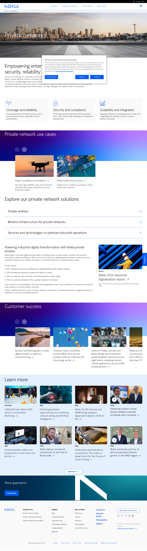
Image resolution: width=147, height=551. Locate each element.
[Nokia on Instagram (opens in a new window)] (118, 516)
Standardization (57, 528)
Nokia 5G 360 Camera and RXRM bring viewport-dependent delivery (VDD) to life (89, 414)
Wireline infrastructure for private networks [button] (37, 222)
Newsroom (78, 513)
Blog (53, 513)
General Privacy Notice (67, 71)
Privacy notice (65, 543)
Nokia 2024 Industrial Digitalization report (113, 277)
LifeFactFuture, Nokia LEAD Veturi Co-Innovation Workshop (18, 412)
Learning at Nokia (58, 517)
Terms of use (77, 543)
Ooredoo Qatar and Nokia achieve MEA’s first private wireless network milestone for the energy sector (68, 355)
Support (99, 523)
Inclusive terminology (90, 543)
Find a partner (102, 520)
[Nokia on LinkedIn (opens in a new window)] (133, 516)
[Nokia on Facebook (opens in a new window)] (129, 516)
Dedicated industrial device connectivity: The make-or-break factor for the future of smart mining (90, 454)
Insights (55, 510)
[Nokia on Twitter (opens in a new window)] (125, 516)
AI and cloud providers (31, 513)
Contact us (11, 493)
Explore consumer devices (125, 529)
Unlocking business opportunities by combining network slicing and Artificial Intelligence (54, 414)
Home (6, 11)
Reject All (82, 77)
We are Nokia (80, 510)
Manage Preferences (51, 77)
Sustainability (79, 524)
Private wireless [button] (18, 211)
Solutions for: (28, 510)
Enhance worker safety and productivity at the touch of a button (20, 453)
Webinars (55, 532)
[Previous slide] (17, 149)
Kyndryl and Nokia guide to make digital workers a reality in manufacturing (32, 354)
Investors (78, 521)
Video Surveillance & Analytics (30, 180)
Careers (77, 517)
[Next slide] (24, 149)
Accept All (97, 77)
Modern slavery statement (109, 543)
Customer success (81, 528)
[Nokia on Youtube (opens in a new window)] (122, 516)
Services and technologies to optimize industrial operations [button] (47, 233)
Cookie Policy (59, 71)
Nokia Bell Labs (57, 521)
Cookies (55, 543)
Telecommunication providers (33, 521)
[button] (126, 395)
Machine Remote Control (69, 180)
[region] (74, 69)
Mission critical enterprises (32, 517)
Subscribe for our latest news (128, 510)
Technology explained (59, 524)
